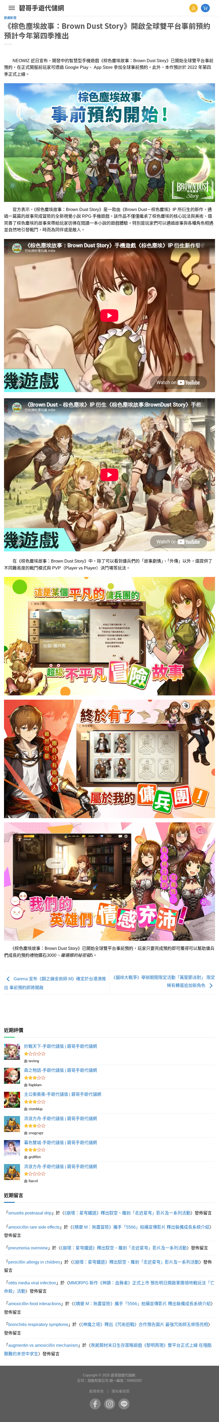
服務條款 (96, 1391)
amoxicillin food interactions (34, 1303)
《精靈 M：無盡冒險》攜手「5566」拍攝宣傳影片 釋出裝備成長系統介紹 (140, 1227)
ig (109, 1403)
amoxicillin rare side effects (34, 1227)
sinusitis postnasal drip (30, 1213)
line (124, 1403)
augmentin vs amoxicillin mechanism (43, 1345)
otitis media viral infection (32, 1283)
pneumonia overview (28, 1248)
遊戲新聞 (10, 17)
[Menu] (12, 8)
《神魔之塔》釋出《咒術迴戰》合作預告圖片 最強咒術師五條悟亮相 (144, 1324)
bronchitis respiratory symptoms (38, 1324)
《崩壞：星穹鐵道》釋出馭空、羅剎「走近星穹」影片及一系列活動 (127, 1213)
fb (95, 1403)
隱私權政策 (121, 1391)
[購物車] (205, 8)
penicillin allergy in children (34, 1262)
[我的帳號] (193, 8)
